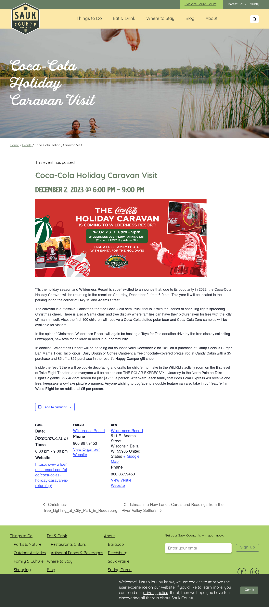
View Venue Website (121, 482)
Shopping (22, 570)
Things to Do (89, 19)
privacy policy (155, 593)
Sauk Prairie (118, 562)
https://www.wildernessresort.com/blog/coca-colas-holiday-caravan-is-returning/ (51, 474)
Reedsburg (117, 553)
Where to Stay (160, 19)
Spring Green (120, 570)
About (211, 19)
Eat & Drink (124, 19)
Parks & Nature (27, 545)
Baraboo (116, 545)
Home (14, 145)
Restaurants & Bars (68, 545)
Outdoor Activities (30, 553)
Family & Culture (29, 562)
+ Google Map (125, 458)
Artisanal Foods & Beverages (77, 553)
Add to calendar (56, 407)
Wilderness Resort (89, 430)
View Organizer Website (86, 451)
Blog (190, 19)
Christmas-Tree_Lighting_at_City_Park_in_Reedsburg (80, 507)
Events (27, 145)
